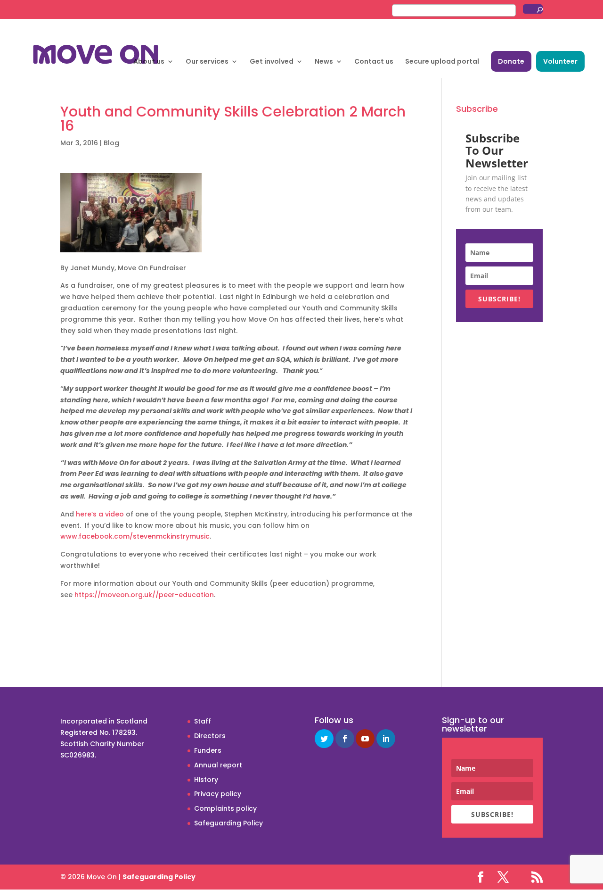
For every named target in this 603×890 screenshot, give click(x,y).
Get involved (271, 62)
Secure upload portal (442, 62)
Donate (511, 61)
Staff (202, 721)
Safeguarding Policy (228, 823)
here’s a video (100, 514)
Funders (207, 750)
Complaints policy (225, 808)
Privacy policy (217, 794)
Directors (210, 735)
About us (148, 62)
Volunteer (560, 61)
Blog (111, 143)
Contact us (373, 62)
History (206, 779)
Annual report (218, 765)
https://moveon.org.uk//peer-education (144, 594)
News (324, 62)
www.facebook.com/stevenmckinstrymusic (135, 536)
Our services (207, 62)
